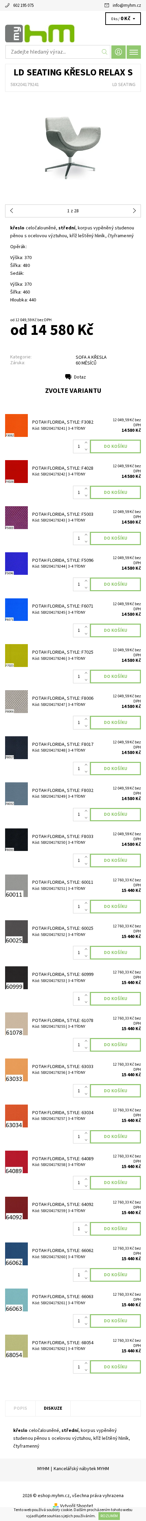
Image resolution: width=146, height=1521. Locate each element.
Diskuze (53, 1408)
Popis (20, 1408)
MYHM (43, 1468)
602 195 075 (23, 5)
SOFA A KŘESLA (91, 357)
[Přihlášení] (118, 52)
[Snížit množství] (87, 449)
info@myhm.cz (127, 5)
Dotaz (80, 377)
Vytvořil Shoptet (76, 1506)
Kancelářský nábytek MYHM (81, 1468)
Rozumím (109, 1516)
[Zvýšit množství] (87, 443)
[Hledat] (104, 52)
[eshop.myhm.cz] (73, 33)
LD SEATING (123, 84)
